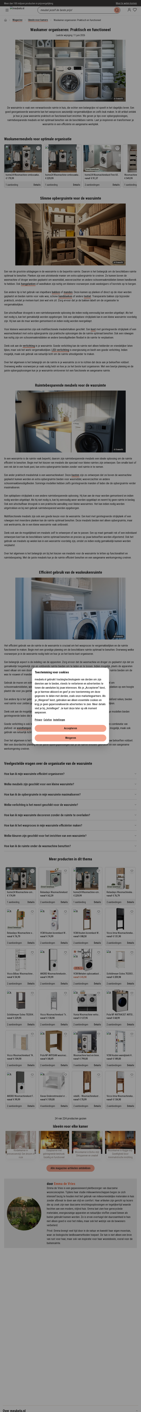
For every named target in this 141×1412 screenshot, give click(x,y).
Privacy (38, 719)
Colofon (48, 719)
